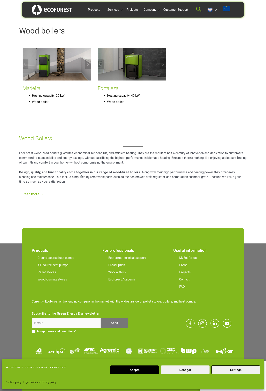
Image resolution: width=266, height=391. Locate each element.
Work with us (117, 272)
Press (183, 265)
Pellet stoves (47, 272)
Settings (235, 370)
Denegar (185, 370)
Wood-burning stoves (52, 279)
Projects (132, 10)
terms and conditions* (61, 331)
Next (88, 64)
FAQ (182, 286)
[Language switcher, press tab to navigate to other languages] (212, 9)
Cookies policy (13, 382)
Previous (25, 64)
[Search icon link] (199, 10)
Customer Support (175, 10)
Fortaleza (108, 88)
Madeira (32, 88)
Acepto (135, 370)
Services (113, 10)
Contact (184, 279)
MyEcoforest (188, 258)
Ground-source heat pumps (56, 258)
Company (150, 10)
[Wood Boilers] (57, 64)
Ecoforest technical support (127, 258)
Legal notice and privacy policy (39, 382)
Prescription (116, 265)
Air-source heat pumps (53, 265)
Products (94, 10)
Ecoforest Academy (121, 279)
